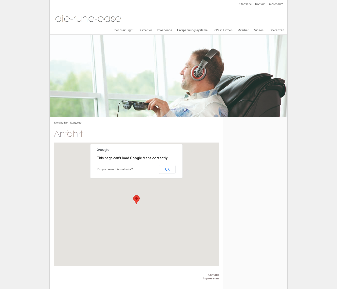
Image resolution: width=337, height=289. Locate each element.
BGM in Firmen (223, 30)
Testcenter (145, 30)
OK (167, 169)
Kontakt (260, 4)
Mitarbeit (243, 30)
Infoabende (164, 30)
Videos (258, 30)
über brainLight (123, 30)
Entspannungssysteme (192, 30)
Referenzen (276, 30)
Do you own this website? (115, 169)
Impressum (275, 4)
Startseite (245, 4)
